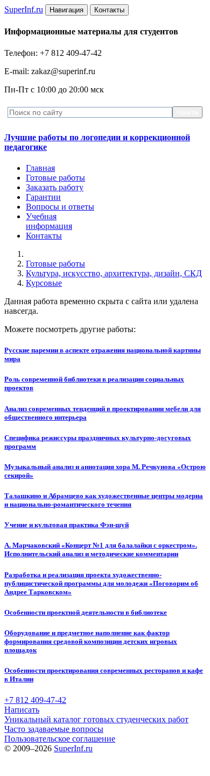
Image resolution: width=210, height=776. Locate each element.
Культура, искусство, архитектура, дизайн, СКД (114, 273)
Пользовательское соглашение (59, 738)
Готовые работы (55, 177)
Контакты (44, 235)
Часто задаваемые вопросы (53, 729)
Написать (21, 709)
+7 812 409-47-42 (35, 700)
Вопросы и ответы (60, 206)
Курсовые (44, 283)
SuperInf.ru (73, 748)
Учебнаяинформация (49, 221)
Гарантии (43, 197)
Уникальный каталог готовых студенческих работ (96, 719)
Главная (40, 168)
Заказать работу (54, 187)
